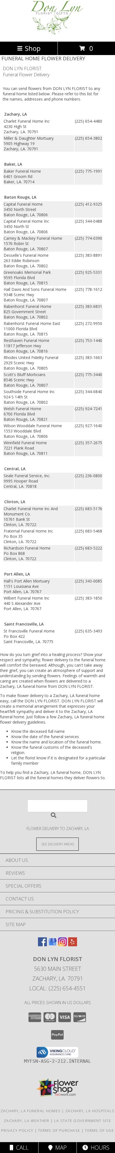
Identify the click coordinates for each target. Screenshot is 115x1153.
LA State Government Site (82, 1120)
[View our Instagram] (62, 944)
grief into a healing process (56, 654)
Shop (32, 48)
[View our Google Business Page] (52, 944)
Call (20, 1147)
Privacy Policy (17, 1130)
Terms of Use (99, 1130)
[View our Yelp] (72, 944)
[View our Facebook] (42, 944)
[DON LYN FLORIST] (57, 33)
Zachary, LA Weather (26, 1120)
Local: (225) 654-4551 (57, 988)
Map (59, 1147)
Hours (98, 1147)
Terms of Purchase (59, 1130)
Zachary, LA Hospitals (89, 1110)
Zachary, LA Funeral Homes (31, 1110)
